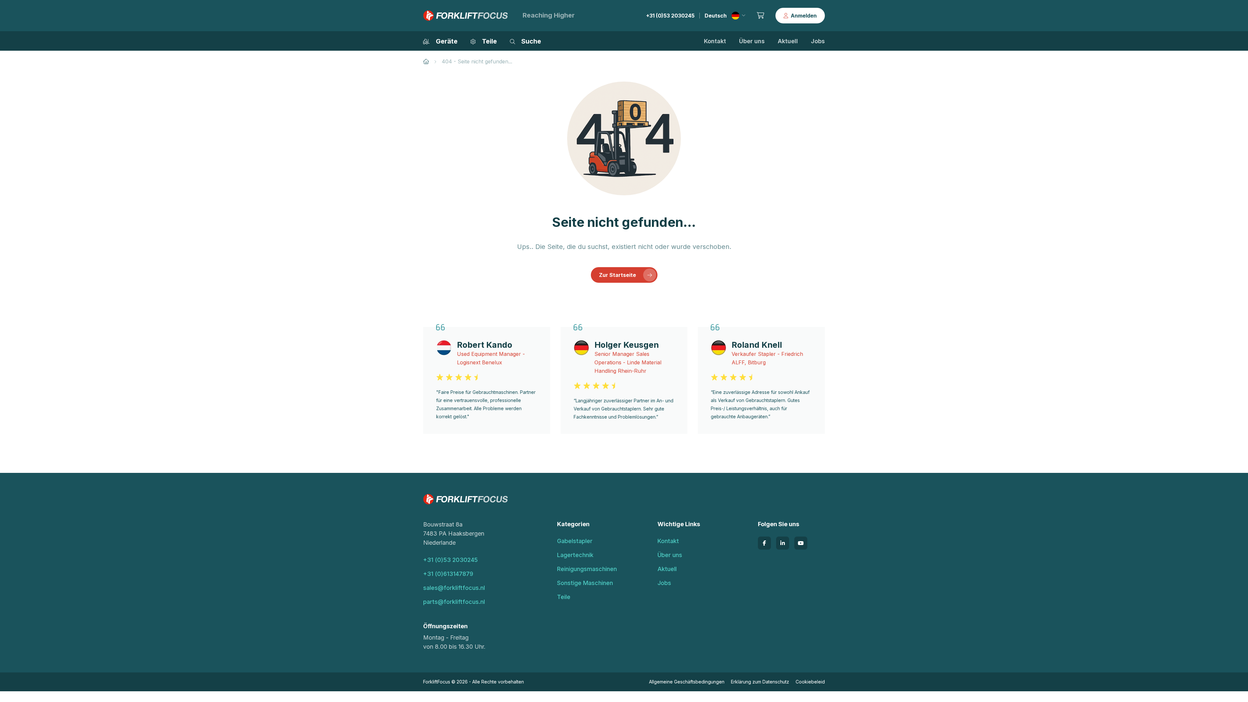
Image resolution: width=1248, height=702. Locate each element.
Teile (563, 596)
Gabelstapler (574, 541)
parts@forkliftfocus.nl (454, 601)
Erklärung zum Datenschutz (760, 681)
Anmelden (804, 15)
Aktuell (788, 41)
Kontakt (715, 41)
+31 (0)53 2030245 (670, 15)
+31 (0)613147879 (448, 573)
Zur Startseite (617, 275)
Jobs (818, 41)
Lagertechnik (575, 555)
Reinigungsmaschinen (587, 569)
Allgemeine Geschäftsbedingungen (686, 681)
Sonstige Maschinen (585, 582)
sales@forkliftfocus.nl (454, 587)
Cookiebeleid (810, 681)
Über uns (752, 41)
